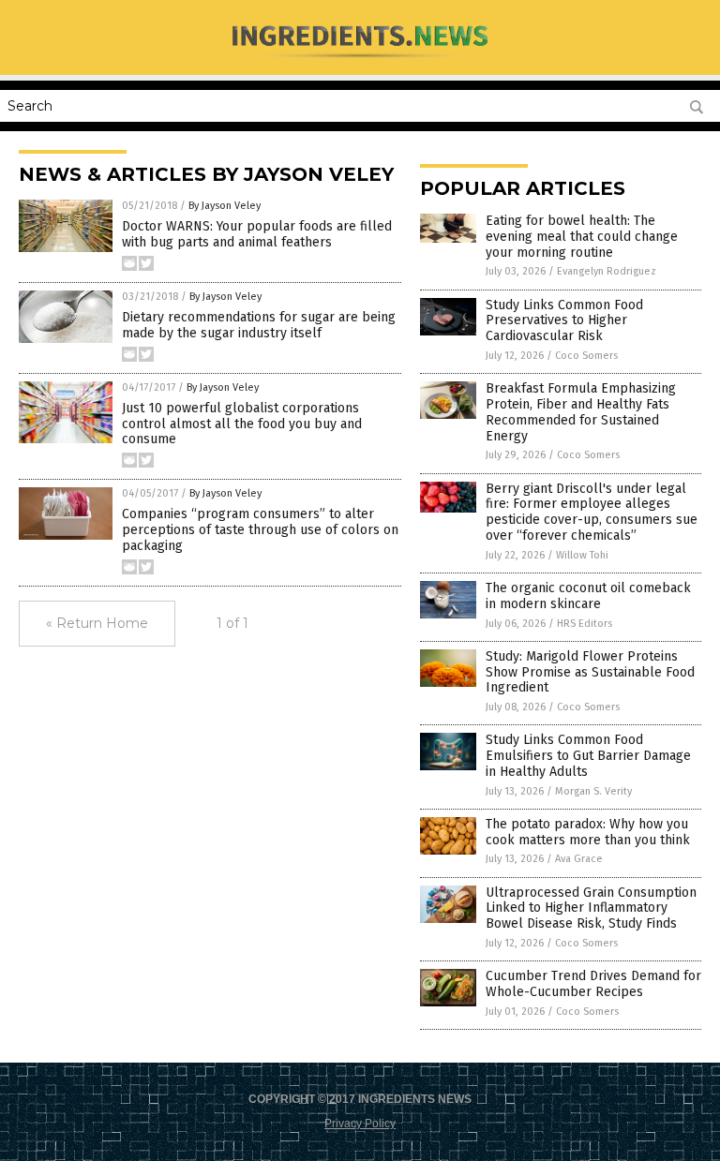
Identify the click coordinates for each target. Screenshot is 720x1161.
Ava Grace (579, 859)
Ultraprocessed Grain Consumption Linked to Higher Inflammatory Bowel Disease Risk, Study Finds (591, 908)
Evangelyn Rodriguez (606, 271)
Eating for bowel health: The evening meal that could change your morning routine (582, 236)
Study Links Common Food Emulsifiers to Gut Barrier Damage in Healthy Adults (588, 756)
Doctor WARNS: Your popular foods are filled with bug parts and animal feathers (257, 234)
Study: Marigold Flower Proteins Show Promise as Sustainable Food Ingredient (590, 672)
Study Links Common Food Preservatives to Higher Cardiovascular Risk (564, 321)
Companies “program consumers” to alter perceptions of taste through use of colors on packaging (260, 530)
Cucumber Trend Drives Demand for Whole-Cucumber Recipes (593, 984)
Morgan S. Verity (593, 791)
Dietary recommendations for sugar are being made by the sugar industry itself (259, 325)
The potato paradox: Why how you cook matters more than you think (588, 832)
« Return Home (97, 623)
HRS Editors (584, 624)
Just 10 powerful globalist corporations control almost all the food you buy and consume (242, 424)
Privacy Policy (360, 1123)
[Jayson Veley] (360, 61)
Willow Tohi (582, 555)
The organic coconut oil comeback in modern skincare (588, 596)
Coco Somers (586, 356)
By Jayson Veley (224, 206)
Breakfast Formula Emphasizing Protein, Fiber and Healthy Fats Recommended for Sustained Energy (581, 411)
